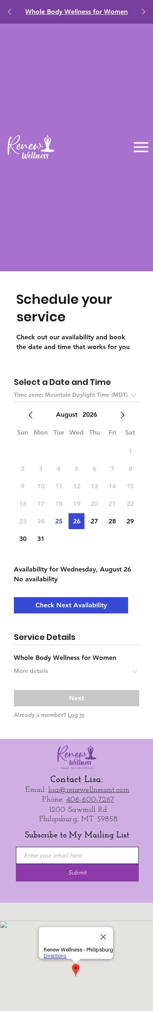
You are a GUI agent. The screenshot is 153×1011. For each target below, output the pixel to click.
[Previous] (9, 11)
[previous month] (30, 415)
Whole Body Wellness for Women (76, 11)
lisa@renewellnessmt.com (88, 790)
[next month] (122, 415)
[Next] (143, 11)
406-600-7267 (90, 800)
